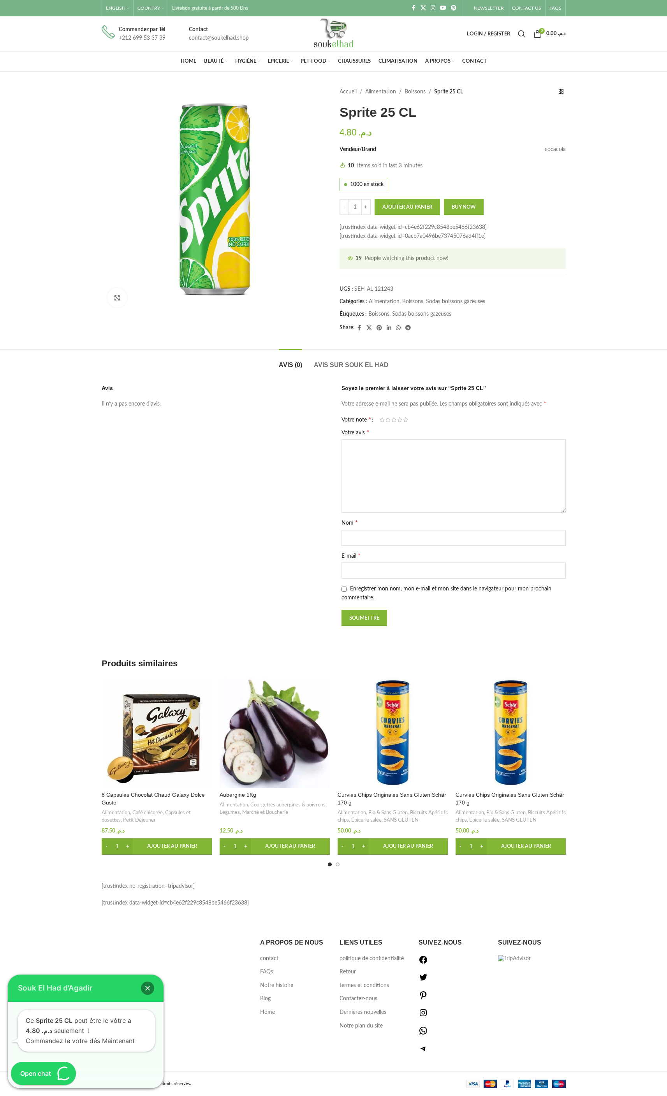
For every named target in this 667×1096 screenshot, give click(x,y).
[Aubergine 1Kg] (275, 733)
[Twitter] (423, 980)
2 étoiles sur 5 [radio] (388, 419)
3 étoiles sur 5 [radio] (394, 419)
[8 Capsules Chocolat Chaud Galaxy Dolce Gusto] (157, 733)
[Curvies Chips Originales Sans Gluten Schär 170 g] (393, 733)
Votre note (356, 419)
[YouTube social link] (443, 8)
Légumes (230, 812)
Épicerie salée (366, 820)
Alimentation (380, 92)
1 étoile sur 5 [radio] (382, 419)
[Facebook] (423, 963)
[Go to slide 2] (338, 864)
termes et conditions (364, 985)
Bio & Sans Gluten (388, 812)
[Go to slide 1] (330, 864)
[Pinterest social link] (454, 8)
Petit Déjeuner (139, 820)
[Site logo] (333, 34)
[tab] (290, 361)
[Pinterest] (423, 998)
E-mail (351, 556)
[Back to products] (561, 92)
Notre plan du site (361, 1026)
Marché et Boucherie (265, 812)
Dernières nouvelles (363, 1012)
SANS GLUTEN (401, 820)
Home (267, 1012)
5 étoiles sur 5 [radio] (405, 419)
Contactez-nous (358, 998)
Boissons (415, 92)
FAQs (266, 972)
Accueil (348, 92)
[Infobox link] (133, 34)
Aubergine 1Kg (238, 795)
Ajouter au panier (407, 207)
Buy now (464, 207)
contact (269, 958)
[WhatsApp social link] (398, 328)
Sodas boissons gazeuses (455, 301)
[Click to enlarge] (117, 297)
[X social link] (423, 8)
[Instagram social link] (433, 8)
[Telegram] (423, 1051)
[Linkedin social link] (389, 328)
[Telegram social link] (408, 328)
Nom (349, 523)
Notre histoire (276, 985)
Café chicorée (147, 812)
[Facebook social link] (413, 8)
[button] (157, 846)
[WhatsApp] (423, 1033)
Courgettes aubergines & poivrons (288, 805)
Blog (265, 998)
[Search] (522, 34)
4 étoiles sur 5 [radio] (400, 419)
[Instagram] (423, 1016)
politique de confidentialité (372, 958)
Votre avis (355, 432)
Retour (348, 972)
